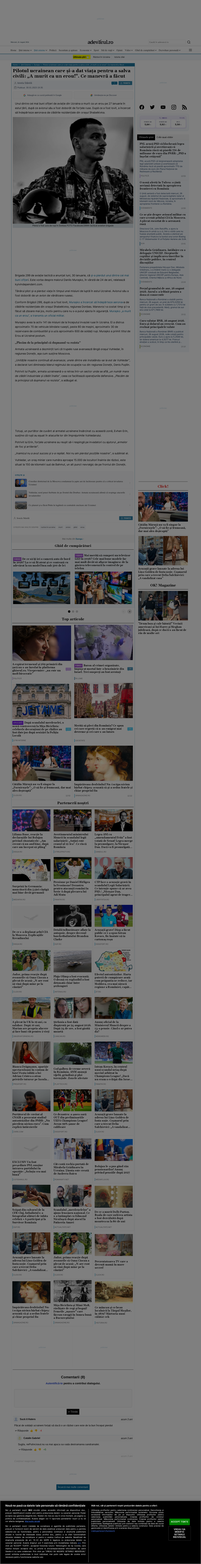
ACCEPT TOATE (179, 1521)
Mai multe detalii (32, 1521)
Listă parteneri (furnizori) (103, 1531)
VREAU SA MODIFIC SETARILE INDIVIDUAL (179, 1533)
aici (79, 1543)
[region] (100, 1532)
